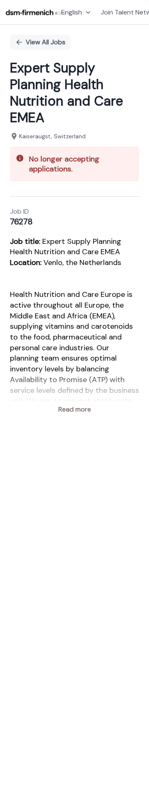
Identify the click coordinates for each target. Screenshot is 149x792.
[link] (36, 12)
